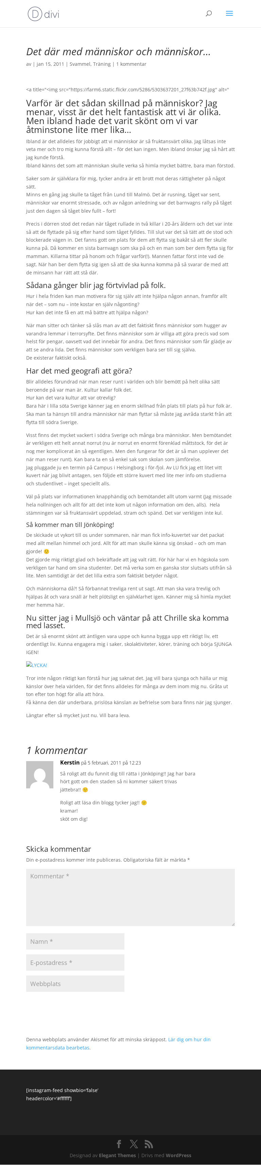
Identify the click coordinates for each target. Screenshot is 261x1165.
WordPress (178, 1155)
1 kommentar (131, 64)
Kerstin (70, 762)
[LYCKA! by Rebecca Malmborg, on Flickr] (36, 665)
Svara (218, 769)
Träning (102, 64)
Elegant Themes (117, 1155)
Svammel (80, 64)
